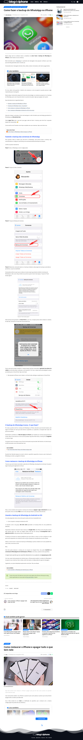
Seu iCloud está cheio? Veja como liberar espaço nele (20, 449)
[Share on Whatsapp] (52, 15)
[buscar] (72, 1)
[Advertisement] (68, 46)
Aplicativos (7, 7)
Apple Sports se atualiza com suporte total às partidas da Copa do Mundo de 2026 (70, 633)
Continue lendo (41, 718)
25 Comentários (47, 609)
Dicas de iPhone (16, 7)
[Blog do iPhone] (16, 2)
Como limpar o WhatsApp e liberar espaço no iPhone (20, 131)
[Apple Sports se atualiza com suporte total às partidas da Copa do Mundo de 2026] (70, 624)
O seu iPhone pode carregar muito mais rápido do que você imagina (12, 632)
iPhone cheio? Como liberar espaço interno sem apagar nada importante (31, 633)
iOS (27, 538)
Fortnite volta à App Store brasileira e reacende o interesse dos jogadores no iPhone (51, 633)
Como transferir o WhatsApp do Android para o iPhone (20, 569)
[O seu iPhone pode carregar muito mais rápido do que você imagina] (13, 624)
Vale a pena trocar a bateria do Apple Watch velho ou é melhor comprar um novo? (13, 84)
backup (11, 588)
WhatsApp (18, 61)
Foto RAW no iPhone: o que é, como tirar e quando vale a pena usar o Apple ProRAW (42, 84)
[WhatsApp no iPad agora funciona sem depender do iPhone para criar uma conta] (28, 78)
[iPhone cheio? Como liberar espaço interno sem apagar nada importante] (32, 624)
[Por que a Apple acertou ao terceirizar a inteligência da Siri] (60, 23)
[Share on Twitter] (50, 15)
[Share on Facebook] (48, 15)
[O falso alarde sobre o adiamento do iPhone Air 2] (60, 17)
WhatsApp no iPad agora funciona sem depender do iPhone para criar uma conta (27, 84)
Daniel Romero (10, 686)
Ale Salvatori (8, 14)
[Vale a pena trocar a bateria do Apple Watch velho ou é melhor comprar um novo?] (13, 78)
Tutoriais (24, 7)
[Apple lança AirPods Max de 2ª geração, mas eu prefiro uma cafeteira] (60, 11)
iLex (6, 654)
